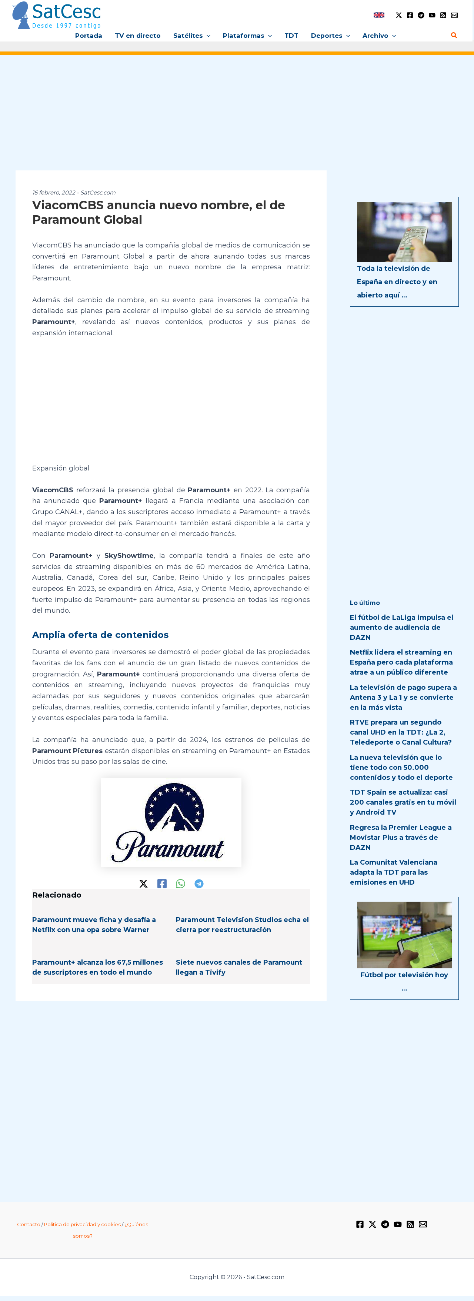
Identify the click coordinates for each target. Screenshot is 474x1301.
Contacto (28, 1224)
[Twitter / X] (398, 15)
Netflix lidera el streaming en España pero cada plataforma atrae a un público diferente (401, 662)
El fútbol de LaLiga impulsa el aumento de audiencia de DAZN (401, 627)
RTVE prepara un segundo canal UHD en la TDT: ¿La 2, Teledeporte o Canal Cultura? (401, 732)
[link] (379, 15)
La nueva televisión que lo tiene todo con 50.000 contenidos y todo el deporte (401, 767)
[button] (206, 35)
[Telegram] (421, 15)
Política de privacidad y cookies (82, 1224)
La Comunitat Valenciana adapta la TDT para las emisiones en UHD (393, 872)
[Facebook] (410, 15)
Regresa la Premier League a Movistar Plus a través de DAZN (401, 837)
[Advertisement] (237, 118)
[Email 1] (454, 15)
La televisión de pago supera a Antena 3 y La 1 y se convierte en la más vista (403, 697)
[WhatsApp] (180, 883)
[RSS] (443, 15)
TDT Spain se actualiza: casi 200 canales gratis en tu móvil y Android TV (403, 802)
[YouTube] (432, 15)
